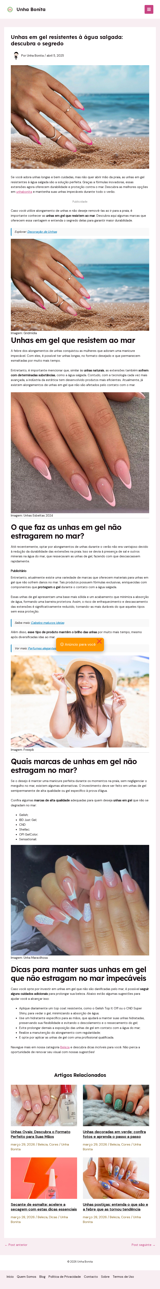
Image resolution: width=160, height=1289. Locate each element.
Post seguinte (143, 1245)
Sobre (105, 1277)
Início (10, 1277)
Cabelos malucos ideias (47, 623)
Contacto (91, 1277)
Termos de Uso (123, 1277)
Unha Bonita (31, 9)
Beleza (65, 1047)
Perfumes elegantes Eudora (47, 648)
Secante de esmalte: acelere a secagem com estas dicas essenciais (44, 1207)
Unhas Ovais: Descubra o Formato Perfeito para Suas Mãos (40, 1134)
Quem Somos (26, 1277)
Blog (42, 1277)
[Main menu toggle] (149, 9)
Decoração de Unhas (42, 232)
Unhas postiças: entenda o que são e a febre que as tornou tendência (115, 1207)
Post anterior (16, 1245)
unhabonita (24, 192)
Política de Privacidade (65, 1277)
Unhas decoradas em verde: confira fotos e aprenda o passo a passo (114, 1134)
